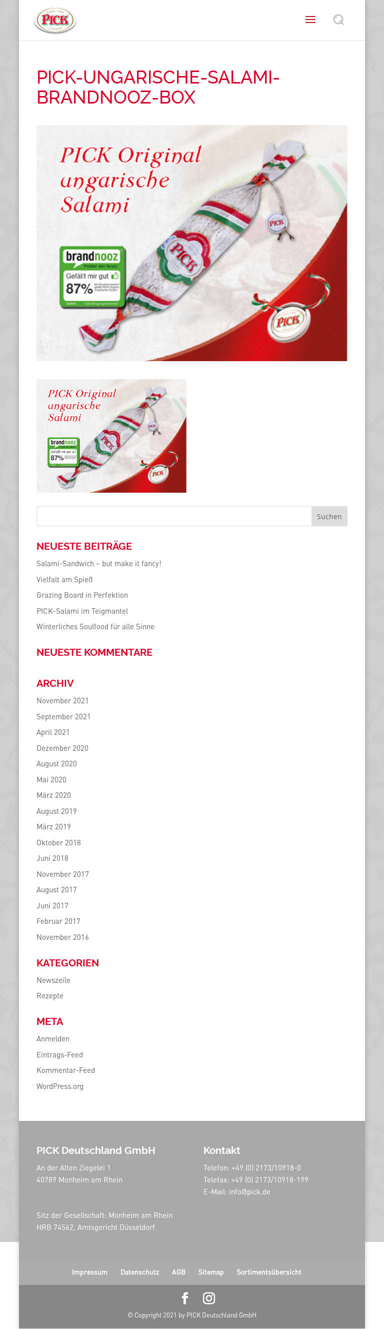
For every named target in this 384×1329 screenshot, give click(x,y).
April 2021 (53, 732)
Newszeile (53, 980)
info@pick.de (249, 1191)
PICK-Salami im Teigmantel (82, 611)
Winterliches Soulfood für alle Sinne (95, 626)
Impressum (90, 1271)
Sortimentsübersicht (269, 1271)
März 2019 (53, 826)
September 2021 (63, 716)
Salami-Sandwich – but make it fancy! (99, 563)
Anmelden (53, 1038)
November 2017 (62, 874)
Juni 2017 (52, 905)
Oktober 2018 (58, 842)
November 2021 (62, 700)
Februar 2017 (58, 921)
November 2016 (62, 937)
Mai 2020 (51, 779)
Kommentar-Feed (65, 1070)
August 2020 (56, 763)
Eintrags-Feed (59, 1054)
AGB (179, 1271)
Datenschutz (139, 1271)
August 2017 (56, 889)
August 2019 (56, 811)
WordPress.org (60, 1086)
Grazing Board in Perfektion (82, 595)
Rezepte (50, 995)
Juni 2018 (52, 858)
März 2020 (53, 795)
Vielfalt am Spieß (64, 579)
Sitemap (211, 1271)
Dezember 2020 (62, 748)
